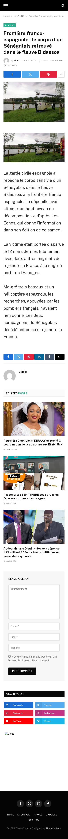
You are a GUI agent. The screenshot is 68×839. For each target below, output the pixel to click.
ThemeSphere (53, 828)
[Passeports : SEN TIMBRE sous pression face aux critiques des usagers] (34, 473)
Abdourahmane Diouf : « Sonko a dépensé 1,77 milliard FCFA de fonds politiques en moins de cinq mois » (31, 552)
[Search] (63, 6)
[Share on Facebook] (12, 74)
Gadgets (51, 815)
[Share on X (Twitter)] (30, 74)
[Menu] (5, 6)
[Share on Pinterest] (48, 74)
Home (10, 815)
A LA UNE (9, 25)
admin (17, 60)
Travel (37, 815)
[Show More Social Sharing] (61, 74)
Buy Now (34, 820)
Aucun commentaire (52, 60)
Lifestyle (23, 815)
